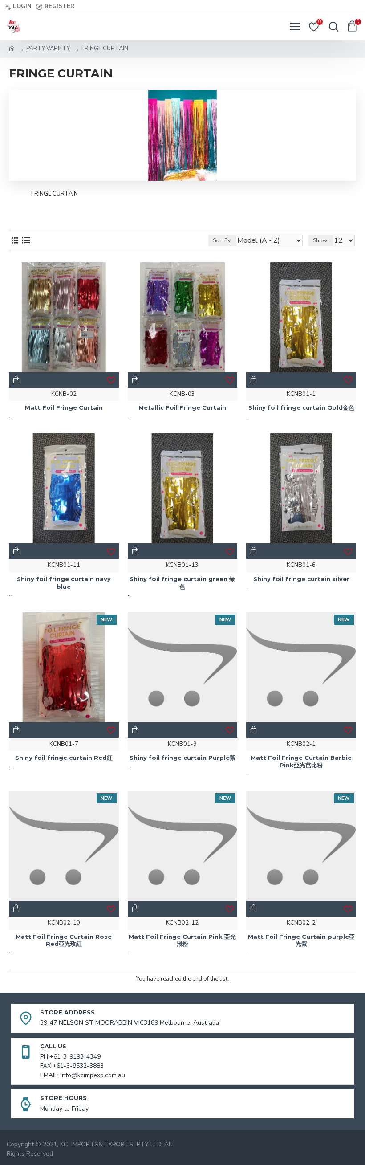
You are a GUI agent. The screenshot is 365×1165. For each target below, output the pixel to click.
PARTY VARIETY (48, 49)
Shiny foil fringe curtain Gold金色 (301, 407)
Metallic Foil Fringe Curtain (182, 407)
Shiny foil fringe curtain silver (301, 578)
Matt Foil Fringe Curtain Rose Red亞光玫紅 (64, 940)
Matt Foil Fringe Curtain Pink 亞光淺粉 (182, 940)
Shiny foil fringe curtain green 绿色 (182, 582)
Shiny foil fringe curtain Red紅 (64, 757)
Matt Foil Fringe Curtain (64, 407)
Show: (320, 240)
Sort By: (222, 240)
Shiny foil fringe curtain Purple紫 (182, 757)
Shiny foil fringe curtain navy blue (64, 582)
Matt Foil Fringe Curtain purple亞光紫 (301, 940)
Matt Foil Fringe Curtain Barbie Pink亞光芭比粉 (301, 761)
